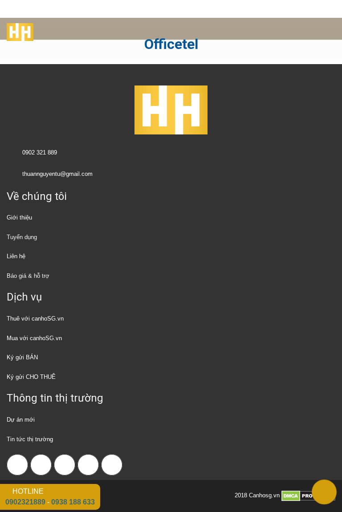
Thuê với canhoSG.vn (35, 318)
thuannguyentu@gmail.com (57, 174)
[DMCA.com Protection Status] (308, 495)
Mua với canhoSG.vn (34, 338)
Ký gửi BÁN (22, 357)
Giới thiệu (19, 217)
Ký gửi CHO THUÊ (31, 377)
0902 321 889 (39, 152)
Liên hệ (16, 256)
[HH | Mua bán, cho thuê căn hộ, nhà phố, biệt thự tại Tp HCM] (16, 29)
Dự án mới (21, 419)
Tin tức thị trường (30, 439)
